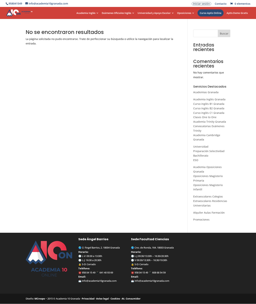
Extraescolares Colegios (208, 196)
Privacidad (88, 298)
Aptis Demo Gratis (237, 13)
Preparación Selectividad (209, 151)
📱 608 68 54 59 (157, 272)
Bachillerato (200, 155)
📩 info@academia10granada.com (150, 280)
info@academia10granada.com (99, 280)
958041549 (15, 3)
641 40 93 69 (106, 272)
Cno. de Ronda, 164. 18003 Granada (154, 247)
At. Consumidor (131, 298)
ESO (195, 160)
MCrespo (39, 298)
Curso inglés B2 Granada (208, 108)
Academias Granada (206, 92)
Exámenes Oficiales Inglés (116, 13)
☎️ (80, 272)
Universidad (200, 146)
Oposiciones (184, 13)
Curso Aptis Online (210, 13)
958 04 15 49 (88, 272)
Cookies (115, 298)
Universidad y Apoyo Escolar (154, 13)
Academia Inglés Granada (209, 99)
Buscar (224, 33)
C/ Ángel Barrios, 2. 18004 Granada (101, 247)
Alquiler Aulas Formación (209, 212)
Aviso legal (102, 298)
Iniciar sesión (201, 3)
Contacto (221, 3)
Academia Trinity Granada (209, 121)
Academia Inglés (85, 13)
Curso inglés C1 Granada (208, 113)
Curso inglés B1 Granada (208, 104)
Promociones (201, 219)
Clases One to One (204, 117)
